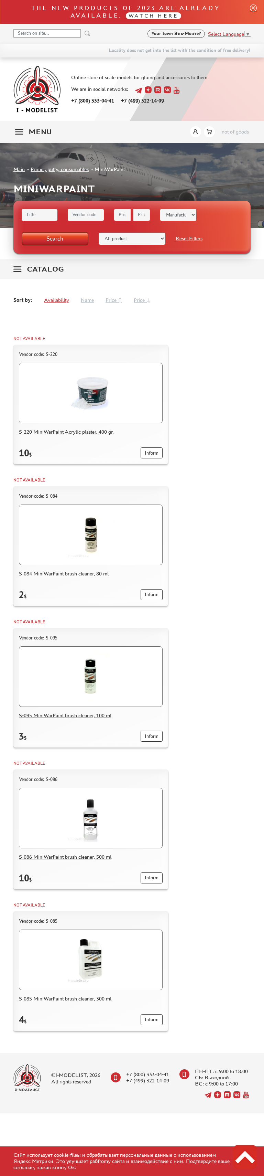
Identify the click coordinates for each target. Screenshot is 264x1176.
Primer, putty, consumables (60, 169)
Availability (56, 300)
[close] (250, 11)
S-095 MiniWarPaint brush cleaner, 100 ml (65, 715)
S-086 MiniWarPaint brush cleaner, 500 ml (65, 857)
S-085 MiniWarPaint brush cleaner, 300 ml (65, 999)
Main (19, 169)
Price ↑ (114, 300)
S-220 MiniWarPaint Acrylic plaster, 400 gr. (66, 432)
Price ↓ (142, 300)
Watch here (153, 16)
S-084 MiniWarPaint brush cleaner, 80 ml (64, 573)
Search (54, 238)
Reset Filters (189, 238)
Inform (151, 453)
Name (87, 300)
